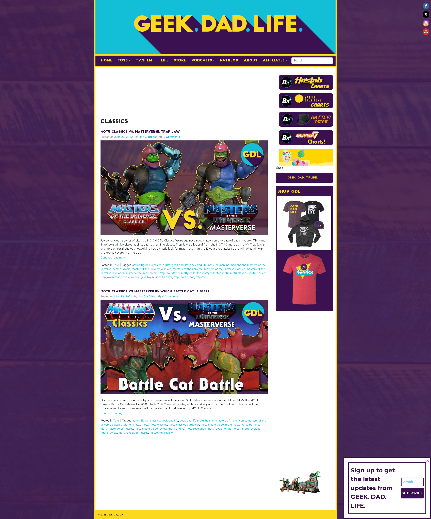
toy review (153, 277)
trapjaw (200, 277)
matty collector (191, 273)
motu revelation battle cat (224, 428)
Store (180, 60)
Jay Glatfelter (148, 136)
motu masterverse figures (117, 428)
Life (165, 60)
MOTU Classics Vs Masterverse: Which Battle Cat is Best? (155, 291)
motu (225, 273)
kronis (126, 269)
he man (220, 265)
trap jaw (167, 277)
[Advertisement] (184, 91)
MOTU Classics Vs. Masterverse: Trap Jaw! (140, 132)
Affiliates (274, 60)
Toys (123, 60)
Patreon (229, 60)
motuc (116, 277)
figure (166, 265)
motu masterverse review (151, 428)
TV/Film (144, 60)
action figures (141, 265)
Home (106, 60)
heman (117, 269)
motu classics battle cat (184, 424)
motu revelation (196, 428)
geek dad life (180, 265)
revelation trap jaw (134, 277)
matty (136, 424)
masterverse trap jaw (156, 273)
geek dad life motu (202, 265)
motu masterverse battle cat (243, 424)
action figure (140, 420)
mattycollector (211, 273)
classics (156, 265)
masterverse (134, 273)
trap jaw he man (184, 277)
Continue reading (113, 257)
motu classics (238, 273)
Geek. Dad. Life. (115, 514)
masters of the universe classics (224, 269)
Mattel (176, 273)
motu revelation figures (133, 432)
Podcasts (201, 60)
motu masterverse (212, 424)
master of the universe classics (151, 269)
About (250, 60)
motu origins (176, 428)
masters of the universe (188, 269)
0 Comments (171, 136)
